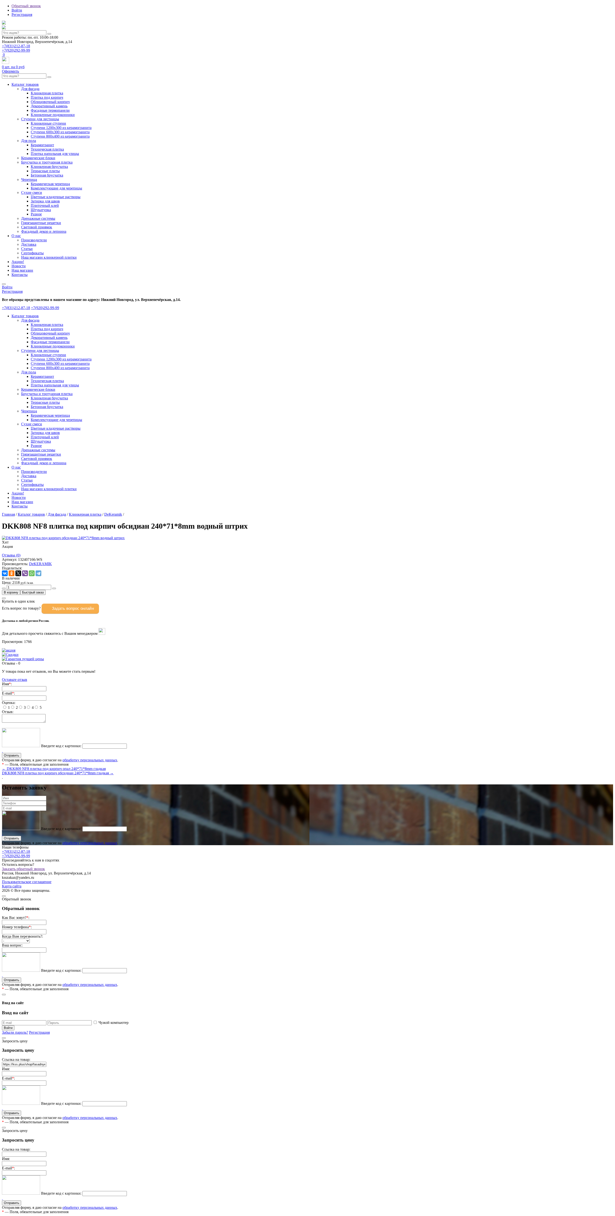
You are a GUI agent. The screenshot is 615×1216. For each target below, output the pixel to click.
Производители (34, 240)
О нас (16, 236)
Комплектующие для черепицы (56, 188)
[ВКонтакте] (5, 573)
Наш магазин (22, 270)
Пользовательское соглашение (26, 882)
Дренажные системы (38, 218)
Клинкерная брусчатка (49, 167)
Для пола (28, 141)
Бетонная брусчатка (47, 175)
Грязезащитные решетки (41, 223)
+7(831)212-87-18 (16, 46)
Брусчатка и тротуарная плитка (47, 162)
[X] (18, 573)
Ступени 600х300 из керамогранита (60, 132)
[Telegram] (38, 573)
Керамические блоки (38, 158)
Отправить (11, 838)
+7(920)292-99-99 (16, 50)
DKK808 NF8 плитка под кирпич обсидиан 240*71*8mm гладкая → (58, 773)
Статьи (27, 249)
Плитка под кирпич (47, 97)
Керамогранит (42, 145)
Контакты (20, 275)
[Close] (4, 598)
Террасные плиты (45, 171)
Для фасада (30, 89)
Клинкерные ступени (48, 123)
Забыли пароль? (15, 1032)
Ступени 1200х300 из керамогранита (61, 128)
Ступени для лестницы (40, 119)
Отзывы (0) (11, 555)
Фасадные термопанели (50, 110)
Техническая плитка (47, 149)
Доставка (28, 244)
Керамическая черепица (50, 184)
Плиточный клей (45, 205)
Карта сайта (11, 886)
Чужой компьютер (113, 1022)
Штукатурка (41, 210)
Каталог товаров (25, 84)
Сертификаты (32, 253)
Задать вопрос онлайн (73, 608)
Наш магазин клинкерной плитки (49, 257)
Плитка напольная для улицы (55, 154)
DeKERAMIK (40, 564)
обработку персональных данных (89, 760)
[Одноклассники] (11, 573)
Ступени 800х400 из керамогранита (60, 136)
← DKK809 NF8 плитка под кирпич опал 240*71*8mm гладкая (54, 769)
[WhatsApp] (32, 573)
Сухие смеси (31, 192)
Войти (17, 10)
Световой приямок (36, 227)
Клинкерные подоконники (53, 115)
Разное (36, 214)
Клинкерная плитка (47, 93)
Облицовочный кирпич (50, 102)
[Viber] (25, 573)
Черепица (29, 179)
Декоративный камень (49, 106)
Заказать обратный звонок (23, 869)
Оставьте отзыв (14, 680)
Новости (19, 266)
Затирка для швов (45, 201)
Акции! (18, 262)
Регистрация (22, 14)
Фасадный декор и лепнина (43, 231)
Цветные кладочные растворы (55, 197)
